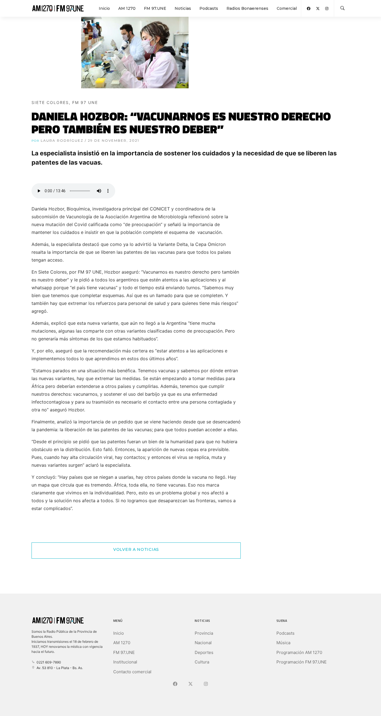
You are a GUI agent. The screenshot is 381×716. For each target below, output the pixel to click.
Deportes (204, 652)
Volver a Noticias (136, 549)
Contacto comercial (132, 671)
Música (283, 642)
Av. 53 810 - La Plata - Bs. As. (59, 668)
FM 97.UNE (155, 8)
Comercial (287, 8)
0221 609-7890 (48, 662)
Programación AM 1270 (299, 652)
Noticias (183, 8)
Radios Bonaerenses (247, 8)
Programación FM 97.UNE (301, 662)
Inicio (104, 8)
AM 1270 (127, 8)
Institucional (125, 662)
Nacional (203, 642)
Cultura (202, 662)
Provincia (204, 633)
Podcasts (208, 8)
